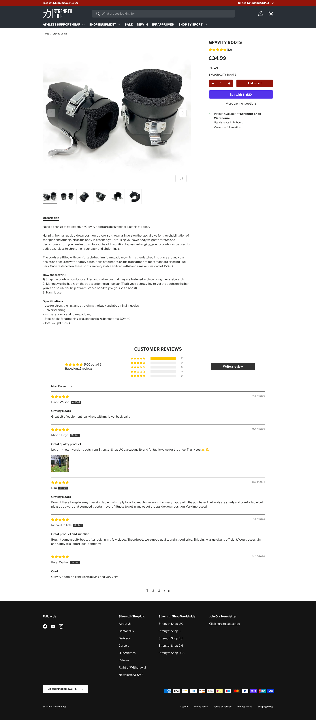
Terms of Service (223, 706)
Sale (129, 24)
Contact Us (126, 631)
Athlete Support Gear (61, 24)
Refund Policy (201, 706)
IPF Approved (163, 24)
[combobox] (163, 14)
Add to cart (255, 83)
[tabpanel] (117, 275)
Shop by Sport (190, 24)
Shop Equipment (102, 24)
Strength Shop (58, 706)
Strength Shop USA (172, 653)
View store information (227, 127)
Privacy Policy (244, 706)
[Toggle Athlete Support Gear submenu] (83, 24)
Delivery (124, 638)
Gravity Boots (59, 33)
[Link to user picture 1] (60, 463)
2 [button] (153, 590)
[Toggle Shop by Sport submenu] (205, 24)
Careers (124, 645)
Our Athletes (127, 653)
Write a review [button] (233, 366)
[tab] (51, 218)
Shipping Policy (265, 706)
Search (184, 706)
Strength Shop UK (171, 623)
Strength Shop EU (171, 638)
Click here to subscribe (224, 623)
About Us (125, 623)
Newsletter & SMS (131, 675)
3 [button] (159, 590)
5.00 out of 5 (92, 364)
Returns (124, 660)
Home (46, 33)
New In (142, 24)
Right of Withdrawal (132, 667)
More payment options (241, 103)
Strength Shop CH (171, 645)
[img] (60, 396)
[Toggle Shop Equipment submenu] (119, 24)
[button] (271, 13)
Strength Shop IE (170, 631)
